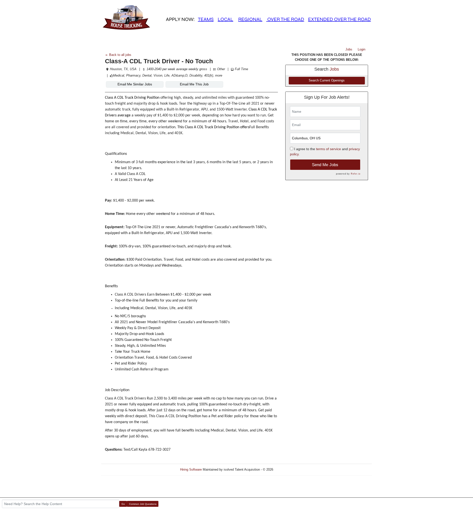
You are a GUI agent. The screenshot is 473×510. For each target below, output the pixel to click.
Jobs (348, 49)
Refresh (287, 469)
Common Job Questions (142, 504)
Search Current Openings (327, 80)
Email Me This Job (194, 84)
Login (361, 49)
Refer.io (355, 174)
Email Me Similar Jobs (135, 84)
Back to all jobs (119, 55)
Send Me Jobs (325, 164)
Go (123, 504)
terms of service (328, 149)
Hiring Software (191, 469)
